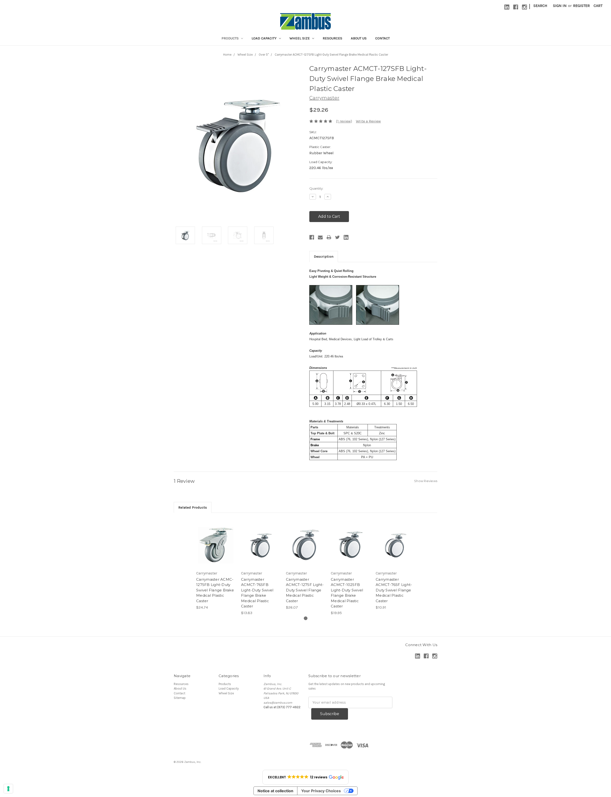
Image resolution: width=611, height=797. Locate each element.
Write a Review (368, 121)
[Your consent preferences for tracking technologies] (8, 788)
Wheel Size (300, 38)
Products (230, 38)
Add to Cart (216, 545)
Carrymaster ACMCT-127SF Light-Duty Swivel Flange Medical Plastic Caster (305, 590)
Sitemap (180, 698)
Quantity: (316, 188)
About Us (359, 38)
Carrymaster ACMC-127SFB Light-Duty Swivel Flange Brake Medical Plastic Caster (215, 590)
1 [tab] (305, 618)
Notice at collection (275, 790)
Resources (332, 38)
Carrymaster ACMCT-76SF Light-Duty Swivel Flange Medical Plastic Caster (394, 590)
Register (581, 5)
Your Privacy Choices (321, 790)
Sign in (560, 5)
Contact (382, 38)
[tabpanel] (215, 564)
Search (540, 5)
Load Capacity (265, 38)
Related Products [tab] (192, 507)
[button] (305, 777)
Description (323, 256)
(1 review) (344, 121)
